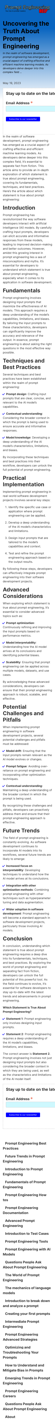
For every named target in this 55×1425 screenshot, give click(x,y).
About (10, 1417)
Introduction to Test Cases (27, 1234)
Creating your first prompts (27, 1314)
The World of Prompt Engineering (21, 1277)
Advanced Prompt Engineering (19, 1223)
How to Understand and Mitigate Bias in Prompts (23, 1367)
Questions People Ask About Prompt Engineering (25, 1264)
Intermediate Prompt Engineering (21, 1324)
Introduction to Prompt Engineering (23, 1171)
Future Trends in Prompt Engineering (24, 1158)
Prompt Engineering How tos (24, 1197)
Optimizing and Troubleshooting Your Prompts (21, 1352)
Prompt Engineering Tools (26, 1241)
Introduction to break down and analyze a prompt (26, 1303)
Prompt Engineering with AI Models (26, 1251)
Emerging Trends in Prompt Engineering (26, 1380)
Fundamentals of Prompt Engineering (24, 1184)
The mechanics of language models (27, 1290)
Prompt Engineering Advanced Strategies (20, 1337)
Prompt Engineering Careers (20, 1393)
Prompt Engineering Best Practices (24, 1145)
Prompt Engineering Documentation (20, 1210)
